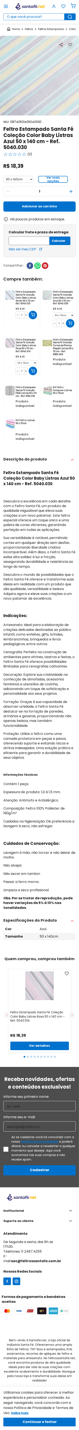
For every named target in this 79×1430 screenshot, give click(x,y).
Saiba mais (19, 1413)
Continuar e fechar (40, 1421)
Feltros (29, 29)
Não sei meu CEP (22, 249)
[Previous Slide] (7, 1015)
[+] (71, 191)
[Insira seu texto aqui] (7, 1281)
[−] (8, 191)
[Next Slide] (72, 1015)
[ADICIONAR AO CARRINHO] (33, 315)
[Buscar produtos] (69, 17)
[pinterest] (45, 266)
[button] (61, 44)
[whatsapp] (37, 266)
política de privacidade (39, 1141)
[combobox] (39, 16)
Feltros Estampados (51, 29)
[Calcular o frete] (59, 241)
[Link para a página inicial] (13, 29)
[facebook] (30, 266)
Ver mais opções (53, 179)
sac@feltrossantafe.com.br (36, 1261)
